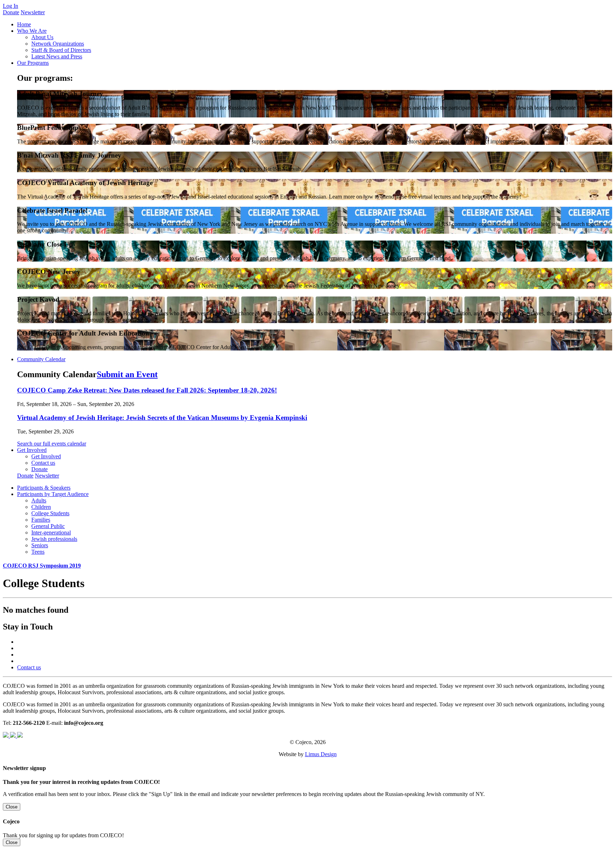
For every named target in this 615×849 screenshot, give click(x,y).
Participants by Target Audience (53, 494)
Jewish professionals (54, 539)
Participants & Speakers (43, 488)
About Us (42, 37)
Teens (37, 552)
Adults (38, 500)
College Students (50, 513)
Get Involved (46, 456)
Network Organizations (57, 44)
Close (11, 807)
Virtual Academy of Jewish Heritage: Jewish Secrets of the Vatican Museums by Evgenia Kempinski (162, 417)
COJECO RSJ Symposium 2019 (42, 566)
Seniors (39, 545)
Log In (10, 6)
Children (41, 507)
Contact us (43, 463)
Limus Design (321, 754)
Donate (11, 12)
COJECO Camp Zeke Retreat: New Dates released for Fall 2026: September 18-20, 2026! (147, 390)
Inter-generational (51, 532)
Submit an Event (127, 374)
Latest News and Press (56, 56)
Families (40, 520)
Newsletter (33, 12)
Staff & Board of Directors (61, 50)
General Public (48, 526)
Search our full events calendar (51, 444)
